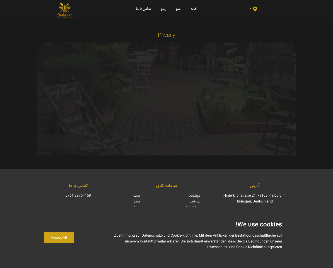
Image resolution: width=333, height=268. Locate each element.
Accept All (59, 237)
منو (178, 8)
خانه (194, 8)
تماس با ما (143, 8)
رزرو (163, 8)
